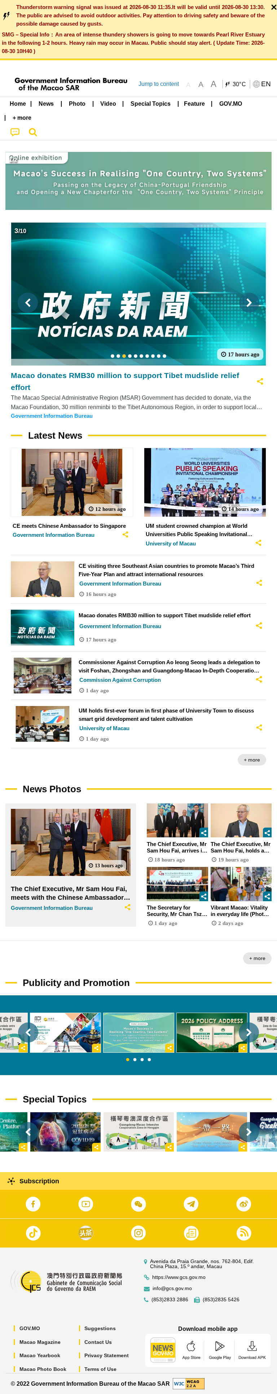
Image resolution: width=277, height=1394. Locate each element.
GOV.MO (29, 1328)
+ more (252, 760)
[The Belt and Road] (212, 1132)
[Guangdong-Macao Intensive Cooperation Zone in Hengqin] (138, 1132)
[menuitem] (47, 104)
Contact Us (98, 1342)
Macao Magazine (40, 1342)
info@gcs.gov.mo (172, 1288)
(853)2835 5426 (221, 1299)
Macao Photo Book (42, 1369)
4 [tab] (149, 1060)
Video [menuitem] (108, 104)
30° (239, 84)
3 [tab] (142, 1060)
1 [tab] (127, 1060)
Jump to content (158, 84)
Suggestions (100, 1328)
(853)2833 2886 (169, 1299)
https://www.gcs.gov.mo (179, 1277)
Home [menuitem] (18, 104)
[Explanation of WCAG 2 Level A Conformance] (189, 1383)
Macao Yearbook (39, 1355)
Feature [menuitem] (194, 104)
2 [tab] (134, 1060)
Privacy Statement (106, 1355)
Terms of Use (100, 1369)
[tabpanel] (138, 1033)
